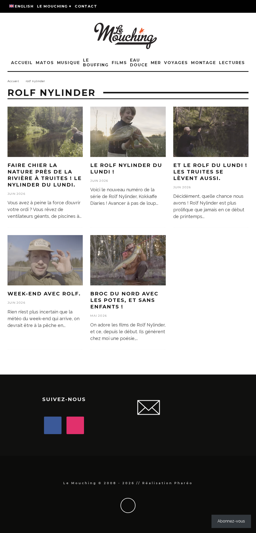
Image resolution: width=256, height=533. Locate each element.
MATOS (45, 62)
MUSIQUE (68, 62)
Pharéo (183, 483)
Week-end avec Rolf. (44, 294)
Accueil (21, 62)
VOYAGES (176, 62)
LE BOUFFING (96, 62)
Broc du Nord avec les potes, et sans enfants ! (124, 300)
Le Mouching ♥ (54, 6)
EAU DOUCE (139, 62)
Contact (86, 6)
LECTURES (232, 62)
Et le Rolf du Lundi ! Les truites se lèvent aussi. (210, 171)
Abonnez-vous (231, 521)
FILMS (119, 62)
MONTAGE (203, 62)
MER (156, 62)
